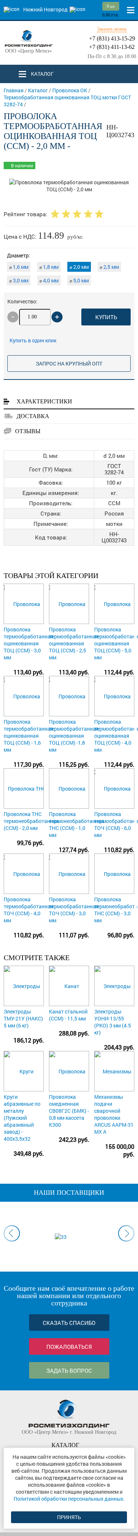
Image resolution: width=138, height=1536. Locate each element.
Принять (69, 1517)
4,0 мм (49, 280)
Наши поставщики (69, 1192)
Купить (106, 317)
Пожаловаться (69, 1346)
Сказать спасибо (69, 1322)
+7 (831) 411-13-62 (112, 47)
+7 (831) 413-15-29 (112, 38)
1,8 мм (49, 266)
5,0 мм (79, 280)
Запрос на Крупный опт (69, 363)
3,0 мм (18, 280)
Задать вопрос (69, 1370)
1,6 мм (18, 266)
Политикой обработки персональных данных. (69, 1498)
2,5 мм (109, 266)
